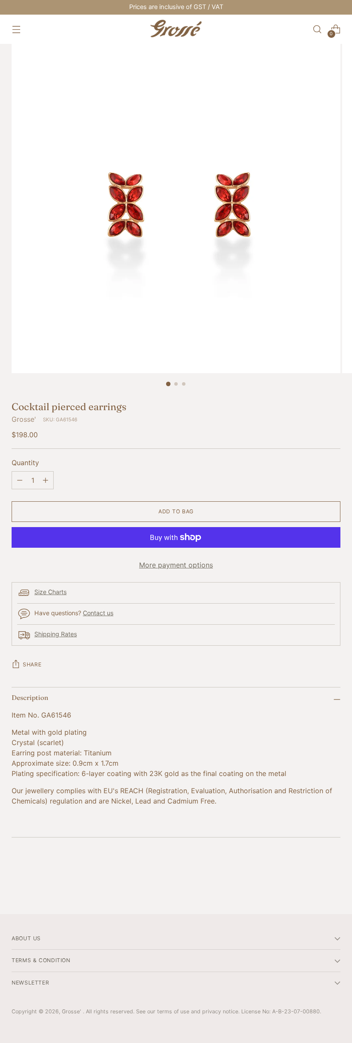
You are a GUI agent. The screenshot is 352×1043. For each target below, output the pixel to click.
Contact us (98, 613)
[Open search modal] (317, 29)
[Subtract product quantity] (19, 480)
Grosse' (24, 419)
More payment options (176, 565)
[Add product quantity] (45, 480)
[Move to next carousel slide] (333, 884)
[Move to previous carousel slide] (313, 884)
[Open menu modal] (16, 29)
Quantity (25, 462)
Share (32, 664)
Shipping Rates (55, 634)
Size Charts (50, 591)
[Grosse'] (176, 29)
